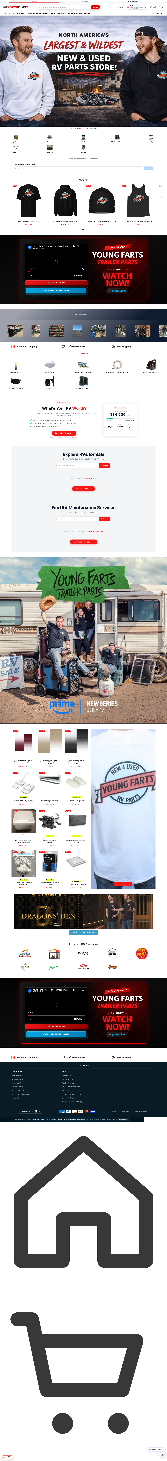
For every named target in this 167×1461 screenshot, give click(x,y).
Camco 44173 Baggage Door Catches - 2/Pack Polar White (76, 789)
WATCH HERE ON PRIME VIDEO (56, 290)
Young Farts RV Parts (125, 1111)
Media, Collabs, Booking (72, 1101)
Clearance (61, 13)
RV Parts (34, 1)
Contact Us (158, 13)
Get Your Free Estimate (63, 433)
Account (153, 7)
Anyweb (38, 1119)
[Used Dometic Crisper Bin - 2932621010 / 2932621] (14, 822)
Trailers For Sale (18, 1087)
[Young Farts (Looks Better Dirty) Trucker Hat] (88, 201)
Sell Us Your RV (33, 13)
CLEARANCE (16, 1083)
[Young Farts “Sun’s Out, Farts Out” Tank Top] (124, 201)
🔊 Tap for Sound (56, 283)
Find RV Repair (73, 13)
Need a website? (123, 1119)
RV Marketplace (83, 1)
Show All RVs (82, 488)
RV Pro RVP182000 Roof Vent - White (50, 789)
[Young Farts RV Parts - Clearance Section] (123, 809)
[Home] (16, 7)
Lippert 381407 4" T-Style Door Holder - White (24, 789)
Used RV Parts (7, 13)
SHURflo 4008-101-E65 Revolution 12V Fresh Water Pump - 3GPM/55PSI (50, 828)
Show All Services (82, 542)
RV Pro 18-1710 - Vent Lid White (76, 869)
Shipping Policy (68, 1098)
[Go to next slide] (155, 207)
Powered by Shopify (141, 1111)
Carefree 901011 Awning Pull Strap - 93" (50, 869)
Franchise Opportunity (21, 1094)
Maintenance (83, 353)
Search (95, 7)
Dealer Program (84, 13)
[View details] (25, 953)
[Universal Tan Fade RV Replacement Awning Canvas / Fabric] (41, 741)
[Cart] (83, 1457)
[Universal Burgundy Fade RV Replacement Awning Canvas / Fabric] (14, 743)
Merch (53, 13)
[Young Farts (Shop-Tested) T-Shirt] (15, 201)
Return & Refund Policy (71, 1094)
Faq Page (65, 1090)
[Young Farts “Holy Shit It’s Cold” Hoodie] (51, 201)
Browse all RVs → (90, 478)
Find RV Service (133, 1)
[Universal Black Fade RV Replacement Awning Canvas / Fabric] (67, 741)
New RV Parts (19, 13)
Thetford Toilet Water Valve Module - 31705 (24, 869)
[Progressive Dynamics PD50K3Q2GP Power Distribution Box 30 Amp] (67, 821)
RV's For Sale (43, 13)
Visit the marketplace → (95, 531)
